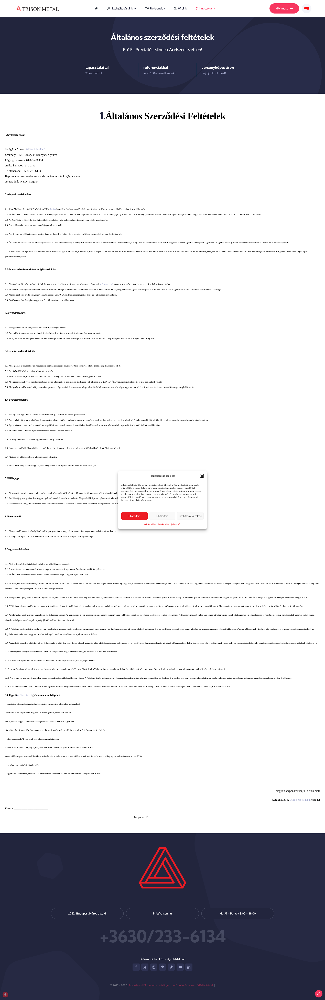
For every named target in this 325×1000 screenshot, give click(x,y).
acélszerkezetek (106, 284)
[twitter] (144, 967)
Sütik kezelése (149, 524)
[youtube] (180, 967)
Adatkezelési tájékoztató (169, 524)
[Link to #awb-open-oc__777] (306, 8)
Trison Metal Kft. (138, 985)
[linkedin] (188, 967)
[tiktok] (171, 967)
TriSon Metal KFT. (300, 799)
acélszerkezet (24, 695)
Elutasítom (162, 515)
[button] (202, 475)
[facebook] (136, 967)
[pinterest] (162, 967)
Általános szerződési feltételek (196, 985)
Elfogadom (134, 515)
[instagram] (153, 967)
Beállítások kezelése (190, 515)
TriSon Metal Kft (35, 149)
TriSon (53, 209)
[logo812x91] (37, 7)
